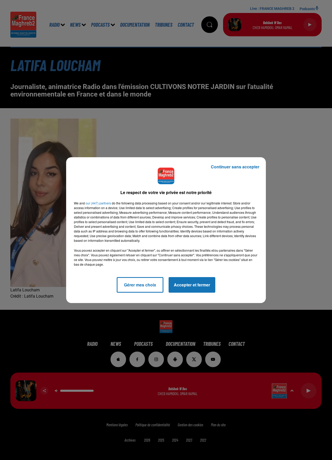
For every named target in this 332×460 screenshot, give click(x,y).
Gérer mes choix (140, 285)
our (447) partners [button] (98, 203)
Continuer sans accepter (235, 167)
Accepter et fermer (192, 285)
